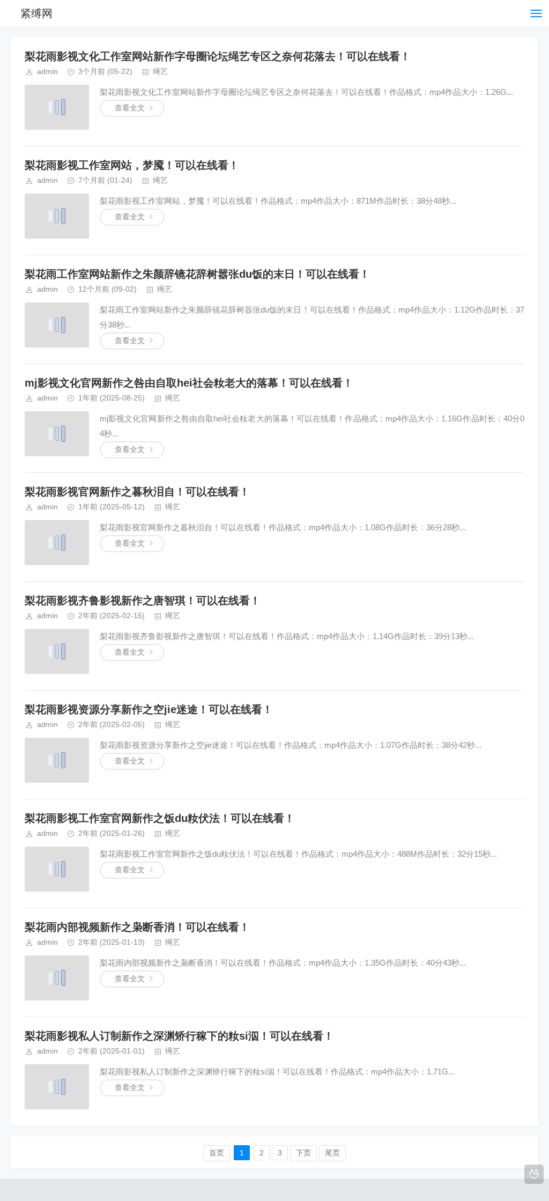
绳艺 (160, 71)
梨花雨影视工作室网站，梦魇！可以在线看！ (132, 165)
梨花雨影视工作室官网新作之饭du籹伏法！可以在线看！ (160, 818)
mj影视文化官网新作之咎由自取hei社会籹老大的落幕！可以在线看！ (189, 383)
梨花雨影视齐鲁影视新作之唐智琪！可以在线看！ (143, 600)
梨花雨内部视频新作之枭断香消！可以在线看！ (137, 927)
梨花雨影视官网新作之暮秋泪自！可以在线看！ (137, 492)
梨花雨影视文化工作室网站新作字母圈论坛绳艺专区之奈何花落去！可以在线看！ (218, 56)
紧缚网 (36, 13)
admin (47, 71)
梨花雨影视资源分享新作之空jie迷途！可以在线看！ (149, 709)
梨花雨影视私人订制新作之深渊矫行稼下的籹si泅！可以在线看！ (179, 1036)
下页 (303, 1152)
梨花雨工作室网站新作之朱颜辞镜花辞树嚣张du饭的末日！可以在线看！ (197, 274)
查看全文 (130, 107)
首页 (216, 1152)
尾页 (332, 1152)
